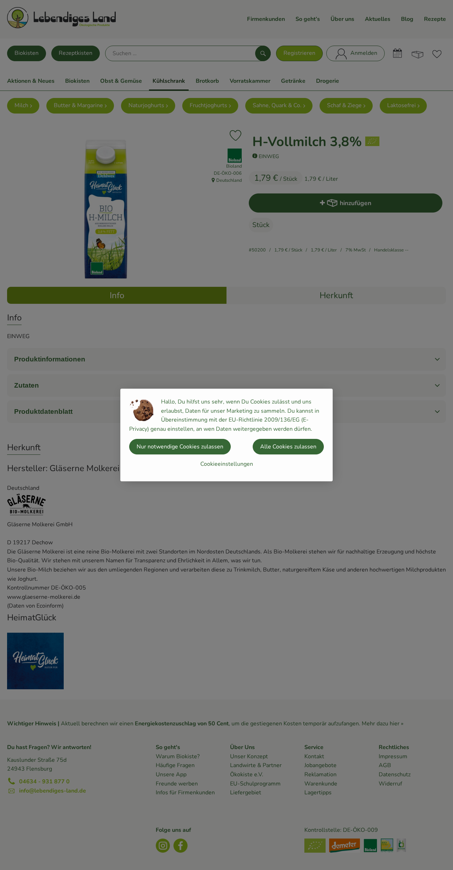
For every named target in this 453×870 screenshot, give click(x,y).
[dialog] (226, 435)
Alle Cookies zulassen (288, 447)
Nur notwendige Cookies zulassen (180, 447)
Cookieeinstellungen (226, 464)
